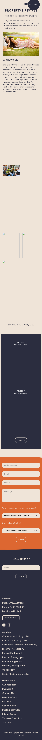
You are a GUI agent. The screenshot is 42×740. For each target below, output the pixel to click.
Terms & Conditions (12, 718)
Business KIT (8, 688)
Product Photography (13, 657)
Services (21, 440)
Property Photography (13, 665)
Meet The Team (10, 697)
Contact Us (8, 693)
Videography (8, 669)
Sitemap (6, 722)
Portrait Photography (13, 653)
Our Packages (9, 684)
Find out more (21, 351)
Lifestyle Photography (13, 648)
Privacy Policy (9, 714)
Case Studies (9, 705)
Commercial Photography (15, 636)
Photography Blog (11, 709)
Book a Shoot (11, 618)
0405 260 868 (17, 607)
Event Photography (11, 661)
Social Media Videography (15, 674)
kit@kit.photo (15, 611)
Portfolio (6, 701)
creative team (9, 28)
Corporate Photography (14, 640)
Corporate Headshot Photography (19, 644)
